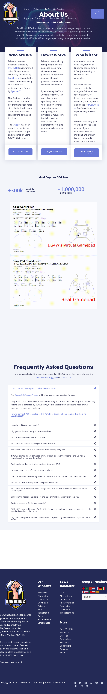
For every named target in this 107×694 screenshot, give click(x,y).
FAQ (47, 9)
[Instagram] (85, 683)
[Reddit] (102, 683)
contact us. (66, 377)
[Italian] (104, 588)
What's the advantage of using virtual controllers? (33, 443)
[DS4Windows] (11, 13)
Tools (70, 18)
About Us (42, 592)
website (16, 124)
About (27, 9)
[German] (100, 588)
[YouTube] (96, 683)
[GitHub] (91, 683)
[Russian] (94, 591)
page (26, 395)
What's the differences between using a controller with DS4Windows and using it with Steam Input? (49, 489)
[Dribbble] (82, 686)
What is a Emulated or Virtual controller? (28, 437)
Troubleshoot (57, 18)
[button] (97, 14)
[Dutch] (94, 588)
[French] (97, 588)
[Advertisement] (53, 47)
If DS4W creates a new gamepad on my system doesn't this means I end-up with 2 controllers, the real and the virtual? (48, 456)
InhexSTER (13, 67)
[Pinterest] (76, 686)
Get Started (58, 9)
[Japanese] (83, 591)
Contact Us (43, 599)
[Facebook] (74, 683)
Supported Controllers (35, 18)
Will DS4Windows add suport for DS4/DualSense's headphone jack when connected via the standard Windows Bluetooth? (51, 510)
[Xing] (87, 686)
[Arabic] (87, 588)
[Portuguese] (90, 591)
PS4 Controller (67, 602)
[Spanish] (97, 591)
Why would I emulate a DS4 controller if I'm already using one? (38, 449)
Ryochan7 (15, 91)
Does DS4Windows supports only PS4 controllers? (33, 388)
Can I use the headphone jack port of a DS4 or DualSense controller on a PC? (45, 496)
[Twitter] (80, 683)
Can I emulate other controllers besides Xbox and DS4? (35, 464)
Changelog (43, 596)
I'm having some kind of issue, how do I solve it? (32, 470)
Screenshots (44, 622)
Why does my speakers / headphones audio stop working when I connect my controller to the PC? (51, 518)
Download (43, 602)
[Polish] (87, 591)
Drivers (37, 9)
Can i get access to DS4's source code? (28, 503)
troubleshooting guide (47, 377)
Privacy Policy (44, 619)
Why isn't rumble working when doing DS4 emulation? (34, 482)
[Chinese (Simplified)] (90, 588)
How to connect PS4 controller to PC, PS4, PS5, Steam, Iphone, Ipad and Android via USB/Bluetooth (48, 415)
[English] (83, 588)
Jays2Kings (13, 78)
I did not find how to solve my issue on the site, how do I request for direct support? (49, 476)
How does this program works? (25, 425)
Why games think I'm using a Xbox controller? (31, 431)
